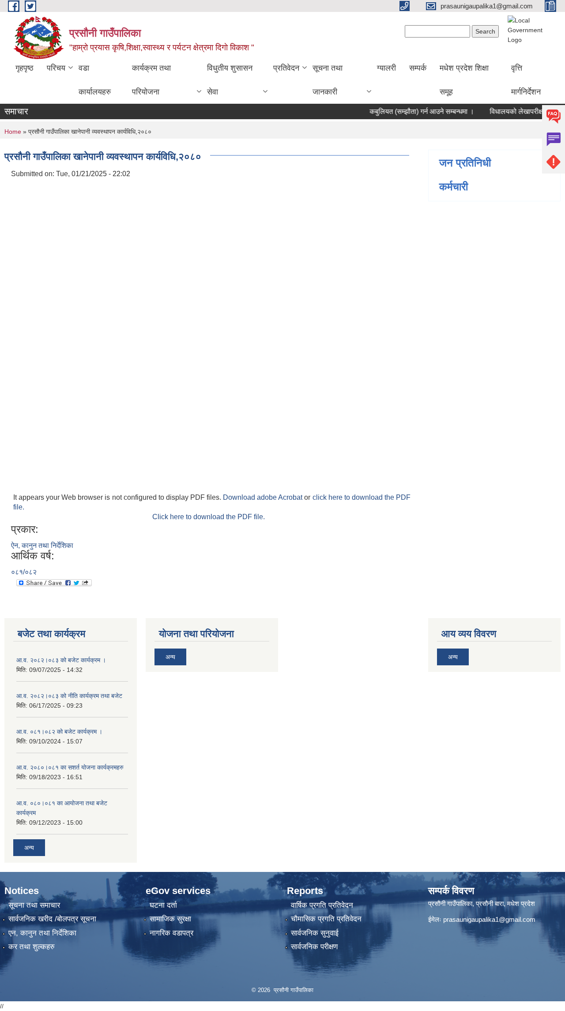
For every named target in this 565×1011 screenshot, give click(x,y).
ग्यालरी (386, 68)
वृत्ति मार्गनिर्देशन (526, 80)
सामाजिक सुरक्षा (170, 919)
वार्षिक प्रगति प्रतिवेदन (322, 905)
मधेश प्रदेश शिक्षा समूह (464, 80)
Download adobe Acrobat (263, 497)
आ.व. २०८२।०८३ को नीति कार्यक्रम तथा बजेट (69, 695)
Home (12, 131)
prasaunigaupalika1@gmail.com (489, 919)
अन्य (29, 847)
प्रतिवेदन (286, 68)
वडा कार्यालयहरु (95, 80)
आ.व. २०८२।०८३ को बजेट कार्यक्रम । (61, 660)
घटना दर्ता (163, 905)
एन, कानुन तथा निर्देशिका (42, 933)
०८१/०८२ (24, 572)
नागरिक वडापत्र (171, 933)
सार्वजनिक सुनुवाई (315, 933)
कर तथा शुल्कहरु (31, 947)
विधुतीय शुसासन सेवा (229, 80)
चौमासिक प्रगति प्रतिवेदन (326, 919)
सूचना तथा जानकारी (328, 80)
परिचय (56, 68)
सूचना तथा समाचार (34, 905)
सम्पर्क (417, 68)
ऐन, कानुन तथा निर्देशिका (42, 545)
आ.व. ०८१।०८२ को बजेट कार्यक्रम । (59, 731)
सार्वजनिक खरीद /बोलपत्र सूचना (52, 919)
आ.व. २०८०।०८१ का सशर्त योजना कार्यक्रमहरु (70, 767)
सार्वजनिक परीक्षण (314, 947)
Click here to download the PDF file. (208, 517)
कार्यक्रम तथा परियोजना (151, 80)
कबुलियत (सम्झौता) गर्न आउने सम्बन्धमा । (411, 111)
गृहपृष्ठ (24, 68)
